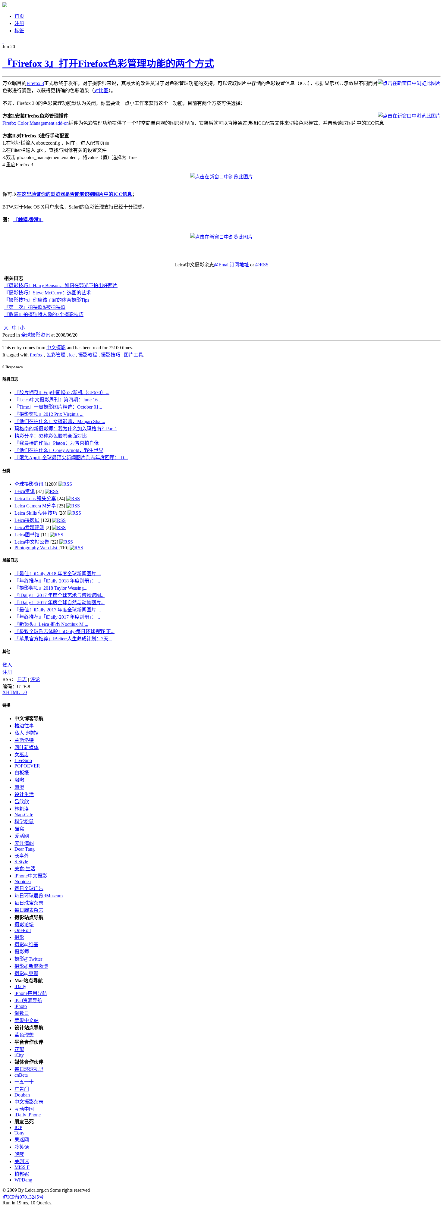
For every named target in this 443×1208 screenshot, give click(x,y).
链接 (6, 705)
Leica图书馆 (26, 534)
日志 (22, 679)
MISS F (22, 1167)
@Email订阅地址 (231, 264)
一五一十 (24, 1081)
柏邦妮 (21, 1174)
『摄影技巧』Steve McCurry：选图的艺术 (47, 292)
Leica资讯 (24, 491)
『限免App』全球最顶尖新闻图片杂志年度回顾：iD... (71, 457)
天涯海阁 (24, 843)
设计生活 (24, 794)
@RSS (262, 264)
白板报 (21, 772)
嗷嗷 (19, 780)
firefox (36, 354)
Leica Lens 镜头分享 (35, 498)
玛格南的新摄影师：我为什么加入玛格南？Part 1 (65, 428)
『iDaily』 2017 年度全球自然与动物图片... (59, 602)
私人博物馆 (26, 733)
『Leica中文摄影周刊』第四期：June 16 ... (58, 399)
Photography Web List (36, 547)
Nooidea (22, 881)
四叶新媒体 (26, 747)
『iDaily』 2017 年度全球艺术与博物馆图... (59, 595)
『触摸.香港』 (28, 219)
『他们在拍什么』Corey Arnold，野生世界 (58, 450)
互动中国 (24, 1109)
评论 (35, 679)
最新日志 (10, 560)
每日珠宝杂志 (28, 902)
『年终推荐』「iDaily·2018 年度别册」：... (57, 580)
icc (71, 354)
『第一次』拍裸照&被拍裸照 (34, 307)
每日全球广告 (28, 888)
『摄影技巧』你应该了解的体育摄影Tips (46, 300)
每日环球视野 (28, 1069)
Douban (22, 1094)
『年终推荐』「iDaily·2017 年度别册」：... (57, 617)
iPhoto (20, 1006)
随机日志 (10, 379)
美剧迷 (21, 1161)
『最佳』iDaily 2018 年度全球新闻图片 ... (57, 573)
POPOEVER (27, 765)
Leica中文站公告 (31, 541)
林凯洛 (21, 808)
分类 (6, 471)
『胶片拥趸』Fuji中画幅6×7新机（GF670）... (61, 392)
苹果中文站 (26, 1020)
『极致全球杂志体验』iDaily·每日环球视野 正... (64, 631)
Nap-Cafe (23, 814)
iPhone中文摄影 (30, 875)
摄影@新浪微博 (31, 966)
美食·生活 (24, 868)
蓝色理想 (24, 1034)
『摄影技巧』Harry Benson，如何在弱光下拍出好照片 (61, 285)
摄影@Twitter (28, 959)
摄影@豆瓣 (26, 973)
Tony (19, 1132)
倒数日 (21, 1013)
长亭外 (21, 855)
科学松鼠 (24, 821)
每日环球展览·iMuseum (38, 895)
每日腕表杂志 (28, 910)
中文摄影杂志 (28, 1101)
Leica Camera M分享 (35, 505)
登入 (7, 664)
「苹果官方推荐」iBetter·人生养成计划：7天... (63, 638)
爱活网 (21, 836)
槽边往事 (24, 725)
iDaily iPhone (27, 1114)
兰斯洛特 (24, 740)
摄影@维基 (26, 944)
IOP (18, 1127)
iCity (19, 1055)
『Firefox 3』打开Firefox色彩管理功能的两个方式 (108, 63)
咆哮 (19, 1154)
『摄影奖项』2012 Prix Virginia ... (48, 414)
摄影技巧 (110, 354)
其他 (6, 651)
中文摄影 (56, 347)
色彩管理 (55, 354)
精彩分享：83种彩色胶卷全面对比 (50, 435)
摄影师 (21, 951)
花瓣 (19, 1049)
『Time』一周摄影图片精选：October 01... (58, 406)
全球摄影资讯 (35, 334)
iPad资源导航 (28, 1000)
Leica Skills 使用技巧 (35, 513)
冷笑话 (21, 1147)
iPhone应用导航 (30, 993)
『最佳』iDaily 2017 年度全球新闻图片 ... (57, 609)
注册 (7, 672)
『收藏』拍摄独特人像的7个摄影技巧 (43, 314)
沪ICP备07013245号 (23, 1197)
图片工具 (133, 354)
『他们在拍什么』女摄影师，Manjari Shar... (59, 421)
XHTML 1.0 (14, 692)
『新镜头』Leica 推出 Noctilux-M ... (51, 624)
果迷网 (21, 1139)
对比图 (101, 90)
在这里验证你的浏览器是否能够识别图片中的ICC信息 (74, 194)
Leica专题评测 (29, 527)
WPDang (23, 1179)
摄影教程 (87, 354)
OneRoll (22, 930)
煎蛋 (19, 787)
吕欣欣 (21, 801)
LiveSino (23, 760)
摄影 (19, 937)
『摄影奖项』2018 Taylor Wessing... (50, 588)
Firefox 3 (35, 83)
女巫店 (21, 754)
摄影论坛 (24, 924)
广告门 (21, 1089)
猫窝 (19, 828)
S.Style (21, 861)
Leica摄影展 (26, 520)
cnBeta (21, 1075)
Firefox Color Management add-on (35, 123)
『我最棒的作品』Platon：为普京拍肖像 (56, 443)
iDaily (20, 986)
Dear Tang (24, 849)
